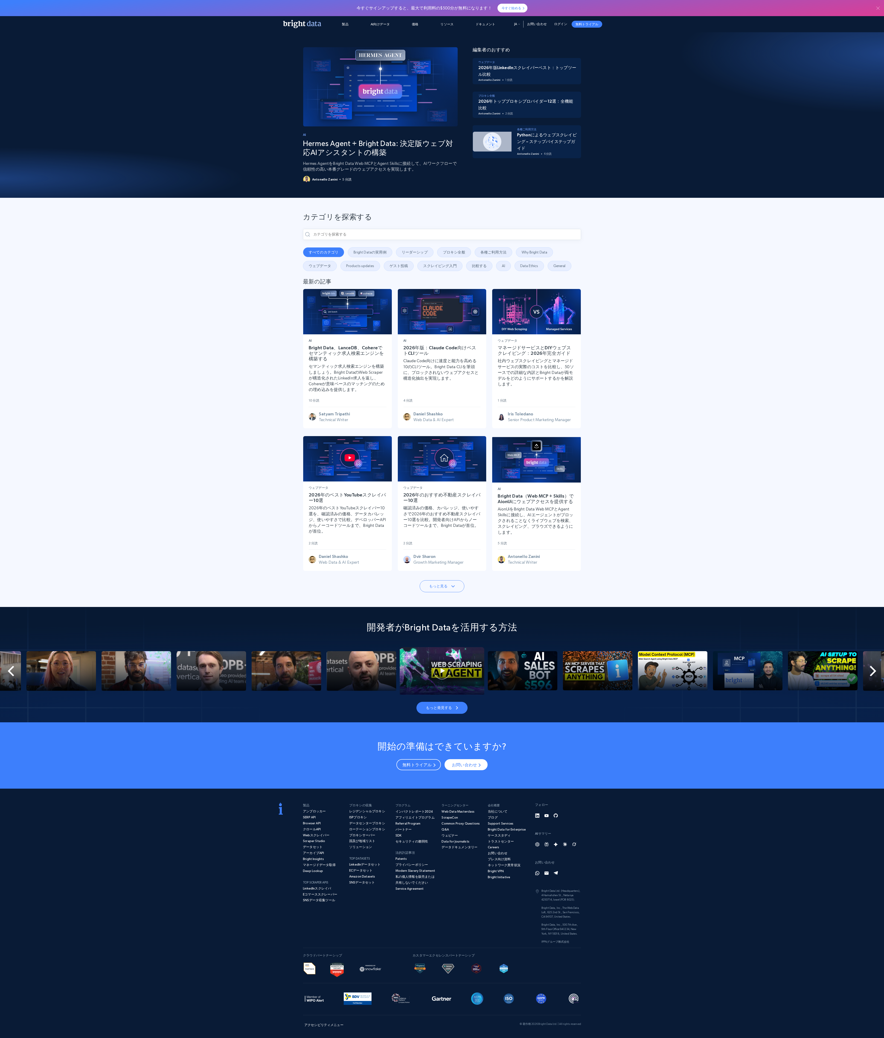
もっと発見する (439, 708)
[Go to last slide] (44, 671)
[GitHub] (555, 815)
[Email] (546, 873)
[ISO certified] (508, 998)
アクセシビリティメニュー (323, 1025)
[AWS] (309, 968)
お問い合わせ (537, 24)
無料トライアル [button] (587, 24)
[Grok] (574, 844)
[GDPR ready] (541, 998)
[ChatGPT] (537, 844)
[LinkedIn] (537, 815)
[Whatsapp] (537, 873)
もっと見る (438, 586)
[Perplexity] (546, 844)
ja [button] (515, 24)
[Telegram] (555, 873)
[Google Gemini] (555, 844)
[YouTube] (546, 815)
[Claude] (565, 844)
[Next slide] (840, 671)
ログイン (560, 24)
